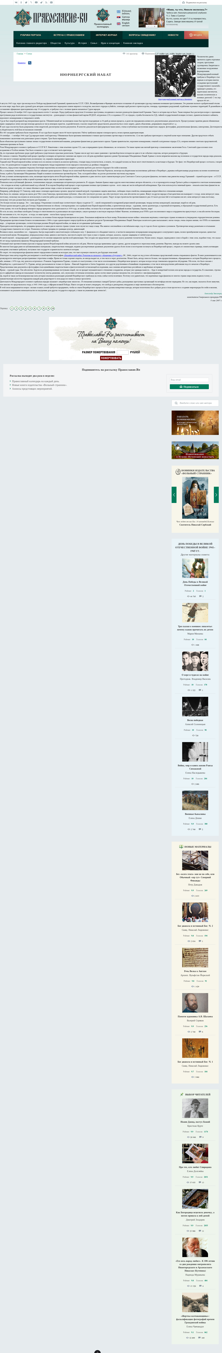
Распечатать (150, 53)
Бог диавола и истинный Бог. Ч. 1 (195, 1061)
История (82, 43)
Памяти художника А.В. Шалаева (195, 1016)
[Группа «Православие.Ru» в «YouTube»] (36, 2)
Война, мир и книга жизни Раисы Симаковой (195, 767)
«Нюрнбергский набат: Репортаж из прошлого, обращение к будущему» (93, 255)
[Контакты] (51, 2)
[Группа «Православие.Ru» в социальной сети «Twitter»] (26, 2)
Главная (20, 53)
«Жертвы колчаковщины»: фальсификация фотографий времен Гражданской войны (195, 1319)
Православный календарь (103, 25)
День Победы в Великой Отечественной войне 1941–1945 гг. (195, 547)
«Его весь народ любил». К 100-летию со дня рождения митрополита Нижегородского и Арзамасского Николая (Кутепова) (195, 1265)
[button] (149, 26)
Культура (69, 43)
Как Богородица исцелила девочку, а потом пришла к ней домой (195, 1214)
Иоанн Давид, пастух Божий (195, 1121)
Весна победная (195, 720)
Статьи (29, 53)
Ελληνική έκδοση (126, 12)
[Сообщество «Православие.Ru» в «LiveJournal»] (31, 2)
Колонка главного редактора (31, 43)
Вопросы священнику (142, 35)
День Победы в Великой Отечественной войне (195, 583)
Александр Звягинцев (213, 293)
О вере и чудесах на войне (195, 674)
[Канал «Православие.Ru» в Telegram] (41, 2)
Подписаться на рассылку (196, 2)
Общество (55, 43)
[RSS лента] (46, 2)
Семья (94, 43)
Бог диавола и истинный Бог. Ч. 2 (195, 925)
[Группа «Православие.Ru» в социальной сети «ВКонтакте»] (16, 2)
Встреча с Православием (69, 35)
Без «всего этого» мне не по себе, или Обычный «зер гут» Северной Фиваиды (195, 877)
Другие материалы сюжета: (195, 554)
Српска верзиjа (126, 18)
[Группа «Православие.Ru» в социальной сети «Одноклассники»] (21, 2)
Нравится (22, 62)
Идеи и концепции (110, 43)
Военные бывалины (195, 814)
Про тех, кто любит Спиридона (195, 1167)
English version (126, 24)
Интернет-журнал (106, 35)
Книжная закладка (133, 43)
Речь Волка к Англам (195, 971)
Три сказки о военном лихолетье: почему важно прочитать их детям (195, 628)
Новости (173, 35)
